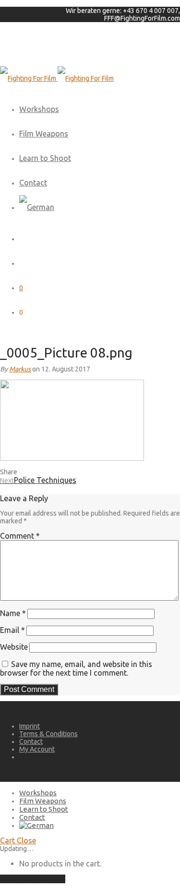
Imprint (29, 726)
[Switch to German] (36, 207)
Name (13, 613)
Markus (20, 369)
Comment (20, 535)
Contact (33, 182)
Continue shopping (32, 879)
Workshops (39, 109)
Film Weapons (43, 133)
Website (14, 646)
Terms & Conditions (48, 734)
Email (12, 630)
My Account (37, 749)
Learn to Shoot (45, 158)
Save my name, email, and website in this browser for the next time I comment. (76, 668)
